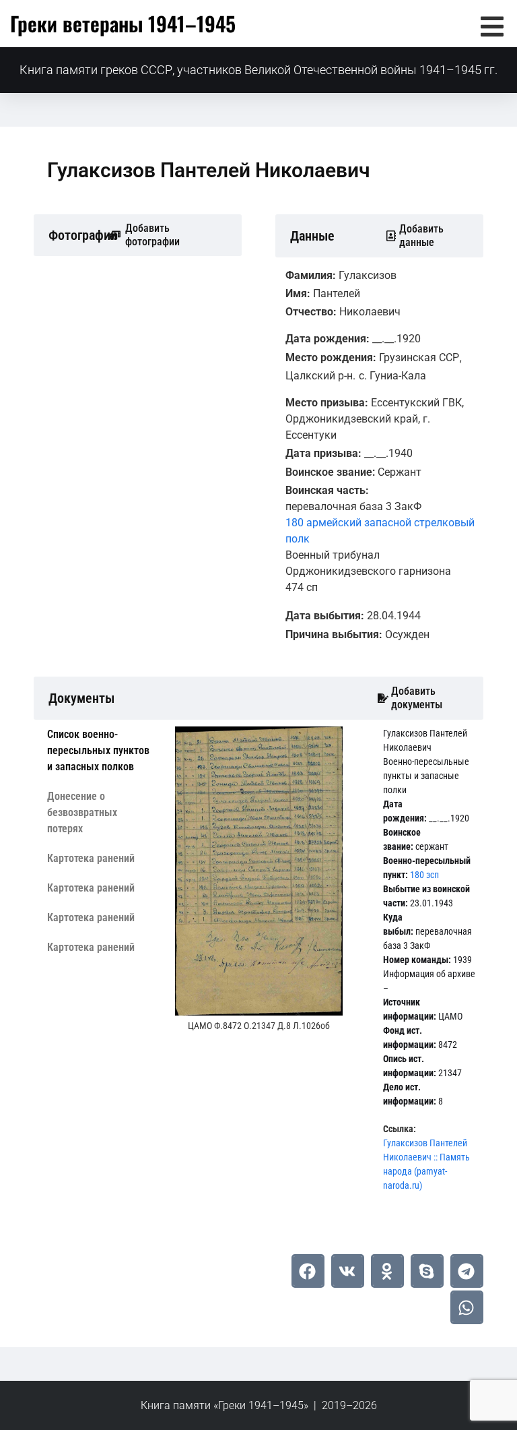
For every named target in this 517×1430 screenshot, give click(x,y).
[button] (492, 26)
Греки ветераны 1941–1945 (123, 23)
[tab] (101, 751)
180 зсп (424, 874)
